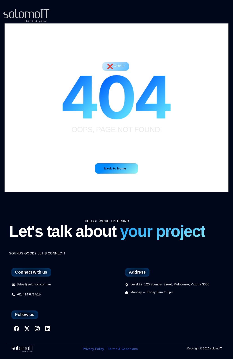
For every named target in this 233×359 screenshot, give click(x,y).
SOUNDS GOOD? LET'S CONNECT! (37, 253)
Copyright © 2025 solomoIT (204, 348)
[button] (222, 16)
